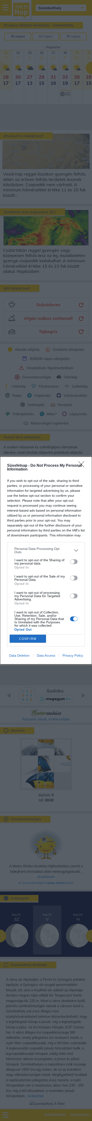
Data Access (46, 655)
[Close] (82, 465)
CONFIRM (28, 639)
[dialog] (46, 560)
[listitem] (46, 550)
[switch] (74, 561)
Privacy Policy (73, 655)
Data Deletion (19, 655)
